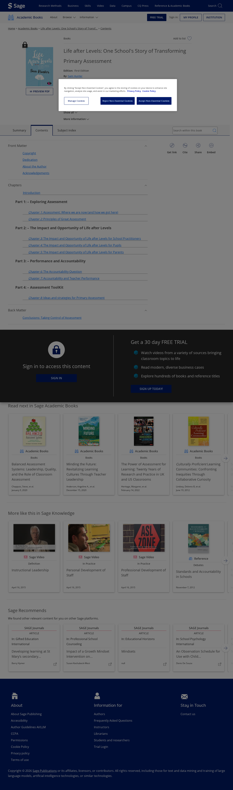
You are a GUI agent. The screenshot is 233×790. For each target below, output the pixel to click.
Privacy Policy (134, 91)
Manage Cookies (76, 100)
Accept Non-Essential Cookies (154, 100)
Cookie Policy (149, 91)
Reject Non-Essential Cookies (117, 100)
